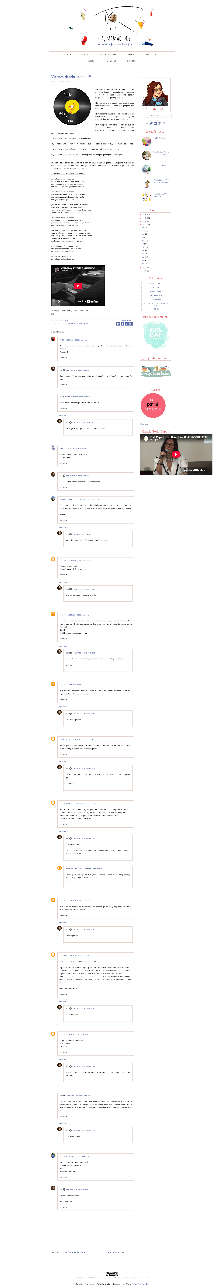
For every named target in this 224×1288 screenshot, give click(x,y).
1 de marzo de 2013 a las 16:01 (83, 739)
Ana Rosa (63, 1156)
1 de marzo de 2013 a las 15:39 (83, 653)
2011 (145, 271)
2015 (145, 218)
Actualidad (155, 284)
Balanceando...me (160, 165)
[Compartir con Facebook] (122, 324)
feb (143, 260)
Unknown (63, 560)
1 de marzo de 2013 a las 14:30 (75, 448)
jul (143, 244)
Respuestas (63, 415)
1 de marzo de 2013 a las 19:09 (83, 838)
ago (143, 241)
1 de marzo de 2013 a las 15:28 (79, 560)
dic (143, 227)
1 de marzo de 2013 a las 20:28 (77, 1034)
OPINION (85, 54)
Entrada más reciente (68, 1252)
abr (143, 254)
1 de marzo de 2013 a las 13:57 (78, 397)
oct (143, 234)
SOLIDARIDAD (110, 61)
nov (143, 231)
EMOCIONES (131, 61)
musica (64, 323)
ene (143, 263)
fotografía (155, 299)
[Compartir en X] (118, 324)
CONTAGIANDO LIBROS (108, 54)
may (143, 250)
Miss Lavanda (140, 1284)
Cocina (155, 288)
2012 (145, 268)
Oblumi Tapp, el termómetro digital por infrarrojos (161, 153)
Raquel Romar (65, 739)
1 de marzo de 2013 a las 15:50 (79, 685)
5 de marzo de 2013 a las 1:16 (78, 1156)
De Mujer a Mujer (66, 803)
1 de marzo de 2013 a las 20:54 (83, 1066)
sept (143, 237)
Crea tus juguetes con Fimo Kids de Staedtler (160, 195)
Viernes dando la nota (78, 323)
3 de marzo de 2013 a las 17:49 (78, 1095)
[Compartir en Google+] (131, 325)
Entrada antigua (121, 1252)
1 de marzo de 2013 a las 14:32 (83, 422)
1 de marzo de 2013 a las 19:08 (83, 930)
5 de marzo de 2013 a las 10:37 (83, 1130)
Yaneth (62, 340)
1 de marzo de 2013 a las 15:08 (88, 499)
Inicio (68, 54)
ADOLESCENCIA (152, 54)
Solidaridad (155, 295)
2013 (145, 225)
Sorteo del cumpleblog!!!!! (159, 138)
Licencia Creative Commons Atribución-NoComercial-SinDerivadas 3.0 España (120, 1278)
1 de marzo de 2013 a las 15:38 (83, 534)
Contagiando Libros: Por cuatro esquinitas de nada (161, 181)
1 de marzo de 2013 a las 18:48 (79, 901)
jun (143, 247)
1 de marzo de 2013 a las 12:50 (77, 340)
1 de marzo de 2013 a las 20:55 (83, 1009)
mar (143, 257)
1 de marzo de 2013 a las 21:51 (91, 869)
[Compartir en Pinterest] (127, 324)
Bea (61, 370)
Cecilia (62, 1034)
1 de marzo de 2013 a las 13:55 (77, 370)
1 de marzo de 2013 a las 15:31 (79, 615)
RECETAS (131, 54)
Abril (62, 448)
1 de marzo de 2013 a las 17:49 (85, 803)
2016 (145, 215)
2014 (145, 221)
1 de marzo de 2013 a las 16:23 (83, 714)
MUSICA (91, 61)
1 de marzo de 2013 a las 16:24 (83, 768)
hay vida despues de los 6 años (155, 304)
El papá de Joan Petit (68, 499)
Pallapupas (155, 291)
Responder (63, 357)
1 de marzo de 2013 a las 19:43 (79, 955)
